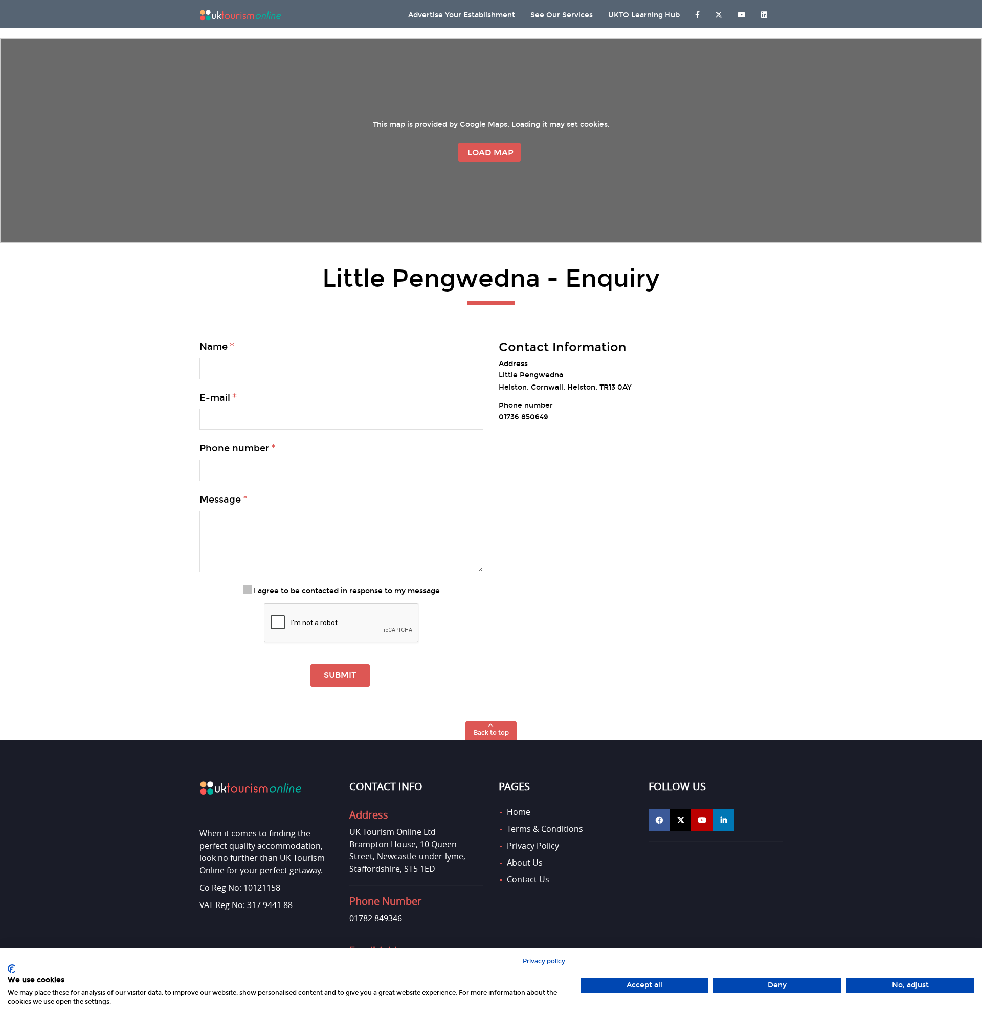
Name (213, 346)
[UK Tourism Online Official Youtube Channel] (702, 820)
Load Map (490, 152)
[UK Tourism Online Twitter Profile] (718, 12)
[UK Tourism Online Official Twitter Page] (680, 820)
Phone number (234, 448)
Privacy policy (544, 961)
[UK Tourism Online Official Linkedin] (723, 820)
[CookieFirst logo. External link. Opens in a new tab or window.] (11, 968)
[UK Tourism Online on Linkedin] (764, 12)
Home (518, 812)
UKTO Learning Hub (644, 15)
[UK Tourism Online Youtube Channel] (742, 12)
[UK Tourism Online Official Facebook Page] (659, 820)
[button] (491, 730)
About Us (525, 862)
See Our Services (561, 15)
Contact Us (528, 879)
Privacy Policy (533, 845)
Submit (340, 675)
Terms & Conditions (545, 828)
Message (220, 499)
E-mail (214, 397)
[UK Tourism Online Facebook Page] (697, 12)
